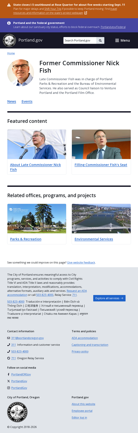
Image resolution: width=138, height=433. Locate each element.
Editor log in (79, 417)
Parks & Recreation (25, 239)
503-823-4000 (44, 295)
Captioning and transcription (90, 345)
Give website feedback (81, 262)
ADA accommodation (85, 338)
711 (74, 295)
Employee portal (82, 411)
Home (11, 53)
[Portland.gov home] (22, 40)
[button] (122, 40)
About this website (83, 404)
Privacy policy (80, 351)
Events (27, 101)
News (11, 101)
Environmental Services (94, 239)
